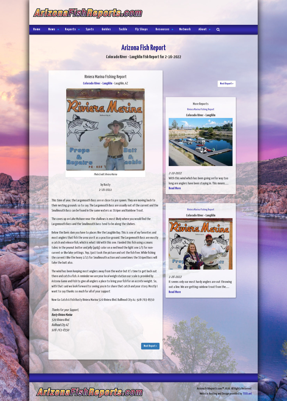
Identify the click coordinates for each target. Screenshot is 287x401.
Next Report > (150, 346)
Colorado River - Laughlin (97, 83)
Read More (175, 188)
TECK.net (247, 393)
